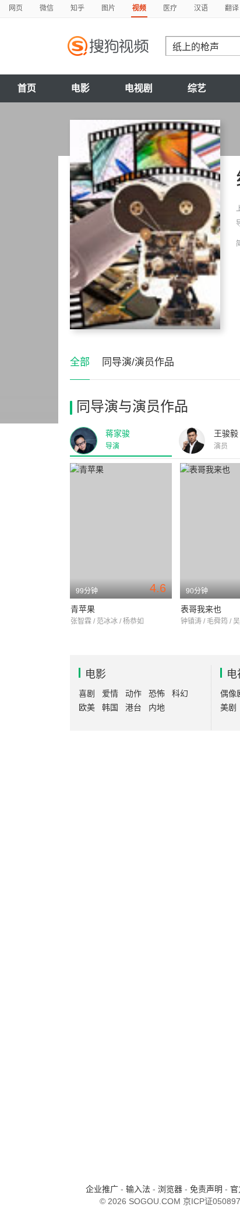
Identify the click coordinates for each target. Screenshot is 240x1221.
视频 (139, 8)
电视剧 (139, 88)
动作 (133, 693)
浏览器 (170, 1189)
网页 (16, 8)
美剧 (228, 707)
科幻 (180, 693)
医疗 (170, 8)
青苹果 (82, 609)
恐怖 (157, 693)
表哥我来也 (201, 609)
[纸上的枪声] (145, 224)
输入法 (138, 1189)
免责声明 (206, 1189)
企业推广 (102, 1189)
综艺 (197, 88)
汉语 (201, 8)
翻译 (232, 8)
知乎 (77, 8)
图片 (108, 8)
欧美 (87, 707)
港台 (133, 707)
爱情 (110, 693)
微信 (47, 8)
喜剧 (87, 693)
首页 (26, 88)
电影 (80, 88)
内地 (157, 707)
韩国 (110, 707)
